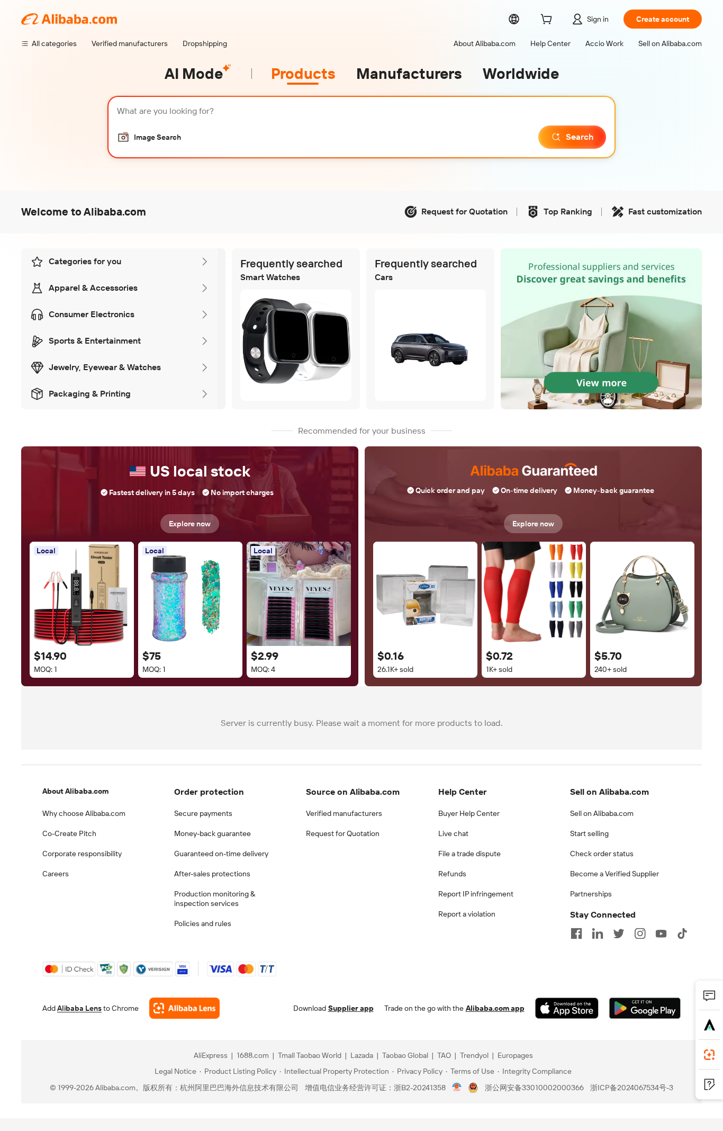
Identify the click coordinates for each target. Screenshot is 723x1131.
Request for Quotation (342, 833)
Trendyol (474, 1055)
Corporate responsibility (82, 853)
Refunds (452, 873)
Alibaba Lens (79, 1008)
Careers (55, 873)
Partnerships (591, 894)
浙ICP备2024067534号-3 (631, 1087)
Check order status (602, 853)
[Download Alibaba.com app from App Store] (567, 1008)
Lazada (361, 1055)
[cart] (548, 20)
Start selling (589, 833)
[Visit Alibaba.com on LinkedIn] (597, 933)
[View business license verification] (457, 1087)
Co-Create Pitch (69, 833)
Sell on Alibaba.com (602, 813)
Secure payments (203, 813)
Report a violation (466, 914)
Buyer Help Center (469, 813)
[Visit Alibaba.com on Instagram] (640, 933)
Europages (515, 1055)
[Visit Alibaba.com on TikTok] (682, 933)
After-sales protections (212, 873)
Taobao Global (405, 1055)
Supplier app (351, 1008)
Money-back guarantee (212, 833)
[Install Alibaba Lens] (709, 1054)
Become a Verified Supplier (614, 873)
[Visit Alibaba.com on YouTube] (661, 933)
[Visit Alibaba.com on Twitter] (618, 933)
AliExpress (211, 1055)
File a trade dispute (469, 853)
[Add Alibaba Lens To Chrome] (184, 1008)
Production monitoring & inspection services (214, 899)
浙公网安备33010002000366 (534, 1087)
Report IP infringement (475, 894)
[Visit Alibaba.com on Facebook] (576, 933)
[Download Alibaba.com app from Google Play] (645, 1008)
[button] (149, 137)
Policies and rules (202, 923)
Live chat (453, 833)
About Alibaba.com (75, 791)
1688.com (253, 1055)
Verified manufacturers (344, 813)
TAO (444, 1055)
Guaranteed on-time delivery (221, 853)
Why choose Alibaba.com (83, 813)
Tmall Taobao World (309, 1055)
